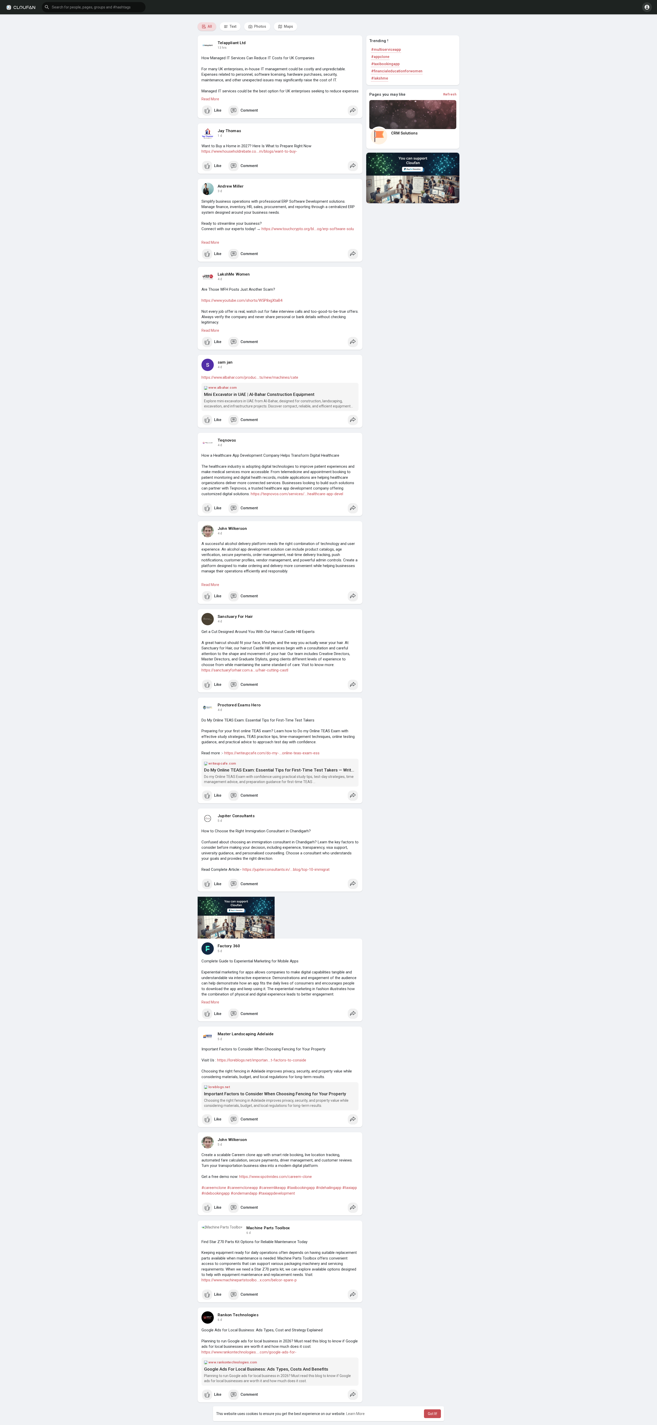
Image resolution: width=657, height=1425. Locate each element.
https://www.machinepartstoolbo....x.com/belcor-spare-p (249, 1280)
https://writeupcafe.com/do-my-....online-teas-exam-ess (272, 753)
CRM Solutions (404, 133)
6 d (248, 1233)
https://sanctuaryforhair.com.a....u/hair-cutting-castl (244, 670)
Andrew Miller (231, 186)
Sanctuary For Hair (235, 616)
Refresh (450, 94)
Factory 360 (229, 946)
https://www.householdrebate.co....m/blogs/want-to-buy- (249, 151)
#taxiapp (349, 1187)
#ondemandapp (244, 1193)
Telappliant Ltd (232, 43)
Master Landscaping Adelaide (246, 1034)
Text (232, 26)
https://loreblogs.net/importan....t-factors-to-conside (261, 1060)
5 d (220, 821)
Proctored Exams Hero (239, 705)
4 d (220, 279)
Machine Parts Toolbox (268, 1228)
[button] (94, 7)
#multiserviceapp (386, 49)
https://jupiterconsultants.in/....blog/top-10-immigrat (286, 869)
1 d (220, 136)
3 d (220, 191)
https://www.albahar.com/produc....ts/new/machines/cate (249, 377)
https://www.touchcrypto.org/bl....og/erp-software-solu (308, 229)
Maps (288, 26)
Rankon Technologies (238, 1315)
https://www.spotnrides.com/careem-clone (275, 1176)
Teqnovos (227, 440)
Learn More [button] (355, 1414)
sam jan (225, 362)
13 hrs (222, 48)
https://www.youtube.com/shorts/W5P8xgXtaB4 (241, 300)
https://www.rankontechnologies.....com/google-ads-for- (248, 1352)
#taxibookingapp (301, 1187)
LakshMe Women (234, 274)
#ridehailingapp (328, 1187)
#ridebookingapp (215, 1193)
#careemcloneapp (242, 1187)
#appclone (380, 57)
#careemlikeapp (272, 1187)
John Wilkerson (232, 528)
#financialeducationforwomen (396, 71)
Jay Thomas (229, 131)
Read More (210, 99)
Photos (259, 26)
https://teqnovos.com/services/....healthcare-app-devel (297, 494)
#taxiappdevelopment (276, 1193)
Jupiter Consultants (236, 816)
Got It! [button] (432, 1414)
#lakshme (379, 78)
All (209, 26)
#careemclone (213, 1187)
